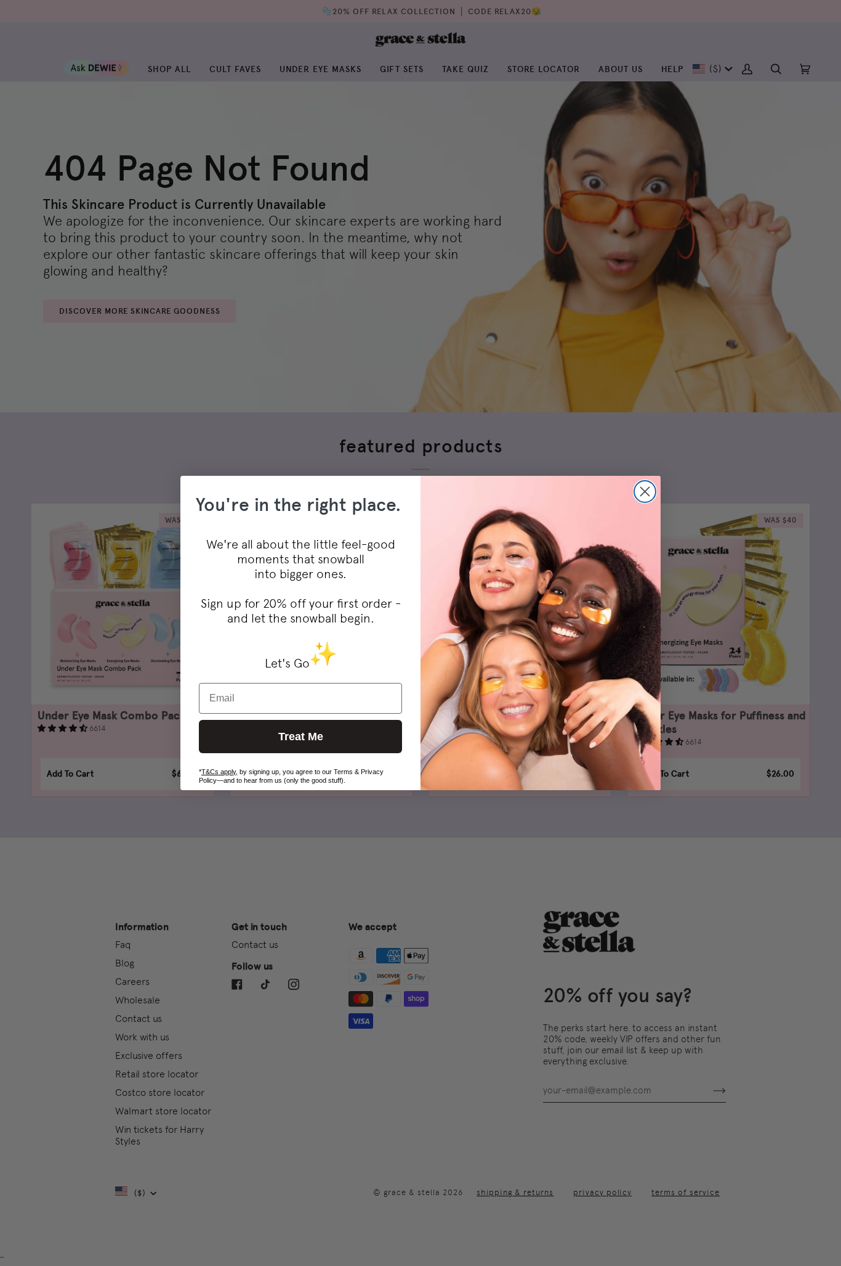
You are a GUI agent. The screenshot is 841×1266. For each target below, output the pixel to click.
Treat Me (300, 736)
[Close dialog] (645, 491)
